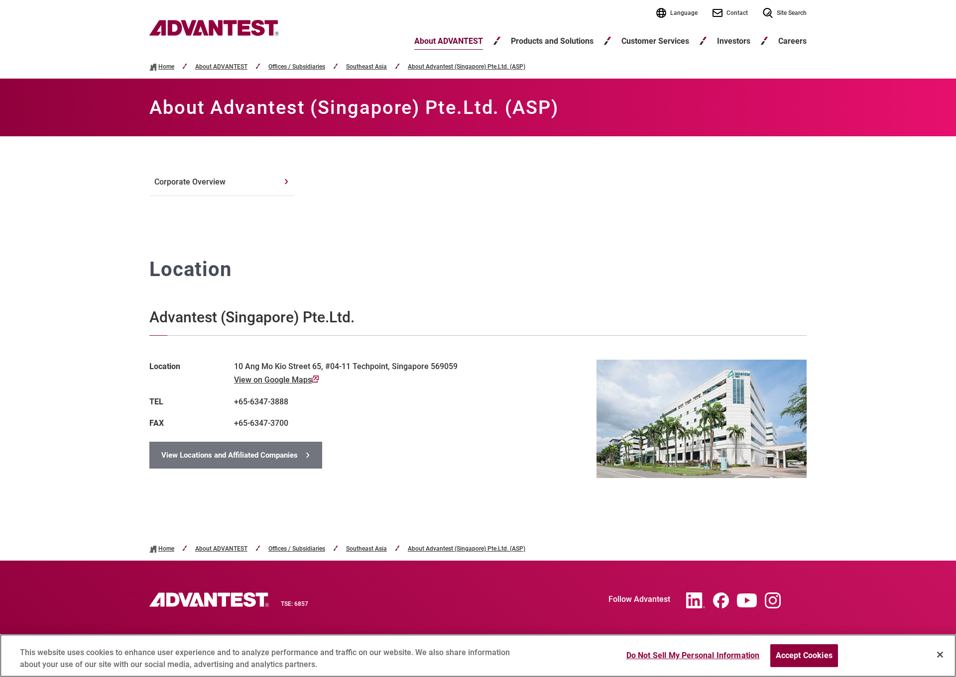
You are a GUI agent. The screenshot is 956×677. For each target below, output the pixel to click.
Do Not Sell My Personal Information (693, 655)
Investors (733, 41)
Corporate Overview (190, 182)
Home (166, 67)
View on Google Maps (273, 380)
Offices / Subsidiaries (296, 67)
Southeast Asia (366, 67)
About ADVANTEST (448, 41)
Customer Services (655, 41)
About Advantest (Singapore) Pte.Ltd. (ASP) (466, 67)
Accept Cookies (804, 655)
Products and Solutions (552, 41)
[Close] (940, 655)
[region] (478, 655)
